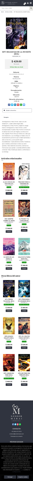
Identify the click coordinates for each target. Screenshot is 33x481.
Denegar (10, 477)
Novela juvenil (8, 12)
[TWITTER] (15, 424)
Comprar (9, 193)
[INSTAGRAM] (18, 424)
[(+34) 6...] (20, 424)
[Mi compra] (25, 3)
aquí (21, 470)
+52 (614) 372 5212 (16, 431)
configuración (16, 472)
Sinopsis (6, 117)
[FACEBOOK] (13, 424)
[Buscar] (31, 8)
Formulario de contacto (16, 436)
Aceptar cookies (23, 477)
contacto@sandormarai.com (16, 434)
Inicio (2, 12)
